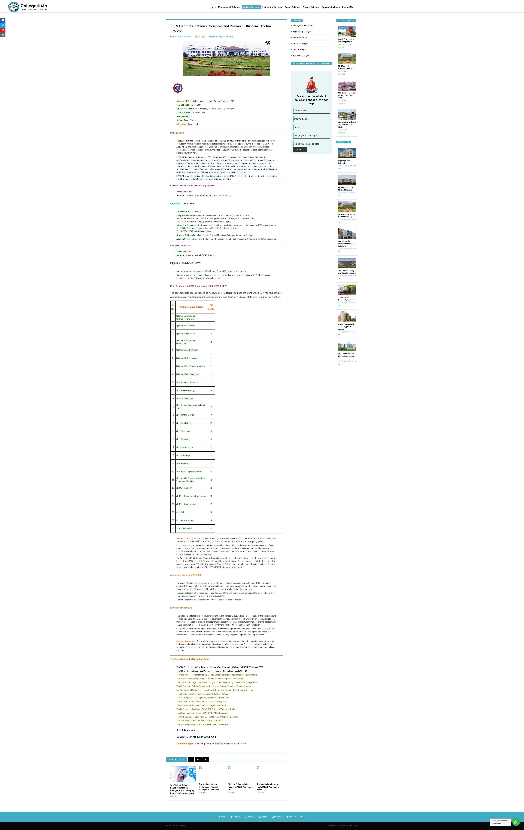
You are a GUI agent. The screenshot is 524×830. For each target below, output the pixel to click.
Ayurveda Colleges (331, 7)
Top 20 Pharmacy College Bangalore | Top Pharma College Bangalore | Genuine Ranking (213, 686)
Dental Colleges (292, 7)
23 (340, 74)
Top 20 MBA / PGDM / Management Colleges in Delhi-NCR (201, 705)
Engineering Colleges (272, 7)
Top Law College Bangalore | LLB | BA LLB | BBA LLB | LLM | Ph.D (203, 724)
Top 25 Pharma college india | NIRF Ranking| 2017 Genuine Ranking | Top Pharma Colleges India (216, 682)
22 (340, 103)
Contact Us (347, 7)
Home (213, 7)
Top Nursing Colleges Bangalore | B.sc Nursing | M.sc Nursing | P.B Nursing (207, 717)
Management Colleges (229, 7)
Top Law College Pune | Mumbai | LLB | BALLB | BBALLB (199, 721)
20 (198, 36)
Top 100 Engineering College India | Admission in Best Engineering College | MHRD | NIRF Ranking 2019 (219, 667)
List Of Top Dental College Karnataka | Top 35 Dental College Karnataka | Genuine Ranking (214, 690)
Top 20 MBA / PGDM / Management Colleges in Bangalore (201, 701)
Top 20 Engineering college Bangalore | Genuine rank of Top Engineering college (210, 679)
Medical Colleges (250, 7)
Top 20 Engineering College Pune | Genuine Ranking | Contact (202, 694)
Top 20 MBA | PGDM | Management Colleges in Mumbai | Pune (202, 698)
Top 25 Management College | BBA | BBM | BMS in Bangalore (202, 713)
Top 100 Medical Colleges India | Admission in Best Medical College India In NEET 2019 (213, 671)
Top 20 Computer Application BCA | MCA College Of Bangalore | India (205, 709)
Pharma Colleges (311, 7)
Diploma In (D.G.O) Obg (221, 36)
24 (340, 47)
